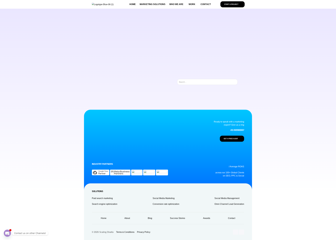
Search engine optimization (104, 204)
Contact (206, 4)
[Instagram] (235, 232)
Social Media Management (226, 198)
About (127, 218)
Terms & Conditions (125, 232)
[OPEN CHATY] (7, 233)
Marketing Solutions (152, 4)
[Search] (240, 82)
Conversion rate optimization (166, 204)
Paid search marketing (102, 198)
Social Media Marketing (164, 198)
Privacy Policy (143, 232)
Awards (206, 218)
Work (192, 4)
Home (132, 4)
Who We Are (176, 4)
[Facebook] (241, 232)
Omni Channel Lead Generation (229, 204)
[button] (177, 4)
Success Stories (177, 218)
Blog (150, 218)
